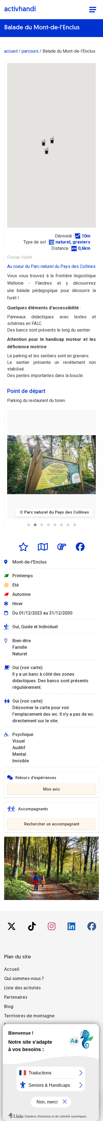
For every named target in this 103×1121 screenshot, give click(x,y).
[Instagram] (52, 928)
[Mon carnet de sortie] (43, 547)
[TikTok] (32, 928)
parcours (30, 51)
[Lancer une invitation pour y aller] (61, 547)
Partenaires (15, 997)
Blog (8, 1007)
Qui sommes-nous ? (24, 979)
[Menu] (93, 10)
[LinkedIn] (72, 928)
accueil (11, 51)
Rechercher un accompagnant (51, 824)
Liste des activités (22, 988)
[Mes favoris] (23, 547)
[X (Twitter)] (12, 928)
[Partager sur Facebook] (80, 547)
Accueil (11, 969)
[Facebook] (91, 928)
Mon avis (51, 789)
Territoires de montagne (29, 1016)
